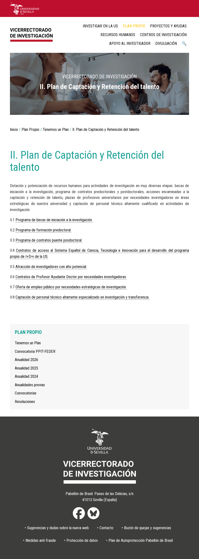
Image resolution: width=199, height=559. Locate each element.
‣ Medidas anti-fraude (39, 540)
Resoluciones (25, 401)
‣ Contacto (105, 528)
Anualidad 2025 (26, 368)
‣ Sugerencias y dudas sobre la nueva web (57, 528)
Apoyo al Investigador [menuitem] (129, 43)
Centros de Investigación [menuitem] (163, 34)
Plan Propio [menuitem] (134, 26)
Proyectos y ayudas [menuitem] (168, 26)
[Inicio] (33, 34)
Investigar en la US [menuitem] (100, 26)
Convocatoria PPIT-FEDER (35, 351)
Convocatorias (25, 393)
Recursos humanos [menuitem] (117, 34)
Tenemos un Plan (56, 129)
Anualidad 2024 (26, 376)
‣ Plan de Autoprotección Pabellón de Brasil (139, 540)
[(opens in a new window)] (24, 8)
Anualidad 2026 (26, 359)
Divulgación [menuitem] (166, 43)
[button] (182, 107)
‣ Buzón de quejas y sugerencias (146, 528)
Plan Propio (30, 129)
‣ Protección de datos (81, 540)
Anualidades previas (30, 385)
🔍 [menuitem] (184, 43)
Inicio (14, 129)
